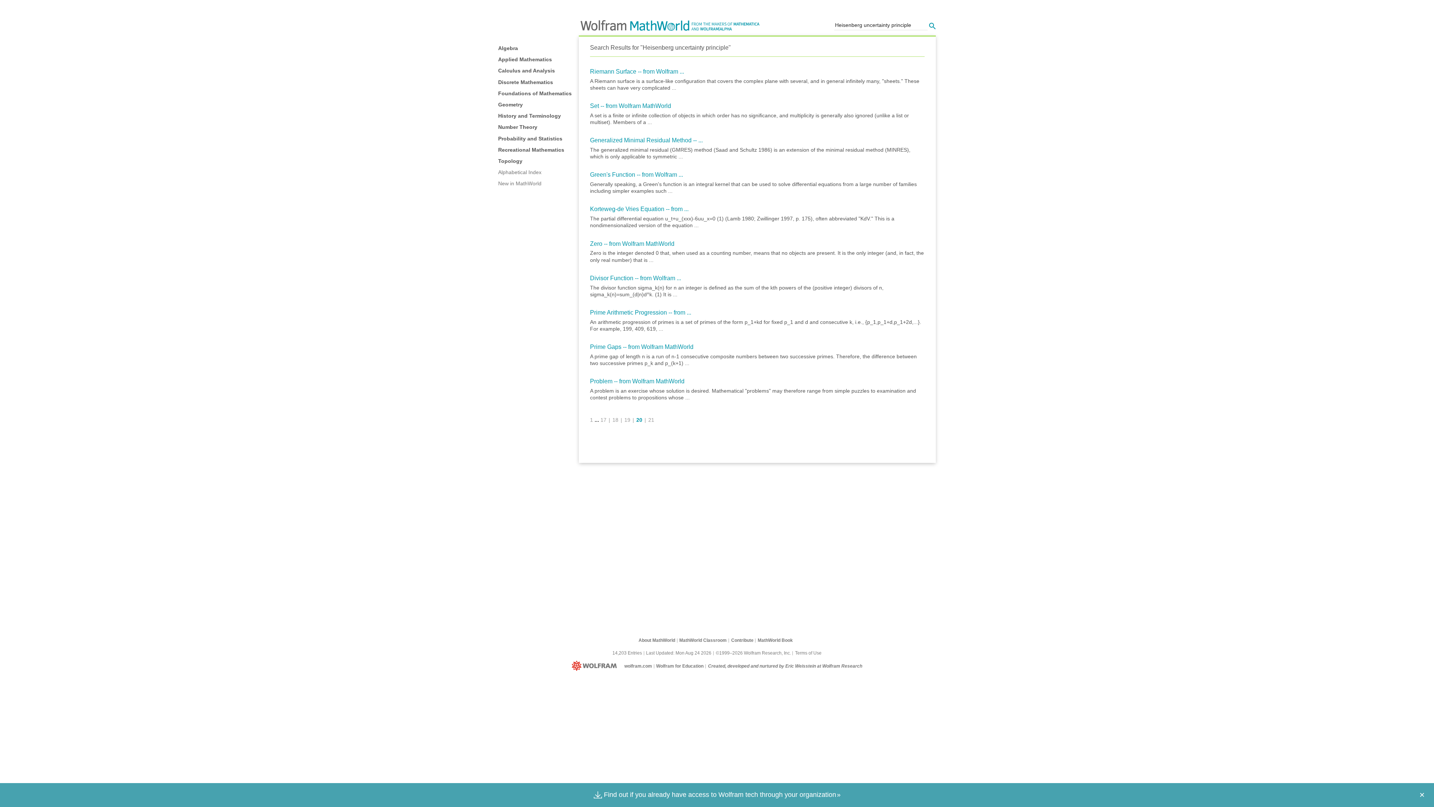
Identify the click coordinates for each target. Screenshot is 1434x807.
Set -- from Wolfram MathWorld (630, 106)
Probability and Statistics (530, 139)
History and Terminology (529, 116)
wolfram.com (638, 666)
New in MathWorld (519, 183)
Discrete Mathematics (525, 82)
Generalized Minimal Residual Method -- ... (646, 140)
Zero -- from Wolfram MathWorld (632, 244)
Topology (510, 161)
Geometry (510, 105)
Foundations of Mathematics (535, 93)
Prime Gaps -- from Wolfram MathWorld (641, 347)
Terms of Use (808, 653)
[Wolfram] (596, 666)
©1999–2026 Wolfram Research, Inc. (753, 653)
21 (651, 420)
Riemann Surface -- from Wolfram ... (637, 71)
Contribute (742, 640)
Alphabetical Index (519, 172)
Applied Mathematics (525, 59)
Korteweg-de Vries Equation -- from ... (639, 209)
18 (615, 420)
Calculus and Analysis (526, 71)
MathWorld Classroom (703, 640)
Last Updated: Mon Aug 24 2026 (678, 653)
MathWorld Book (775, 640)
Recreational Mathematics (531, 150)
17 (603, 420)
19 (627, 420)
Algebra (508, 48)
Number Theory (517, 127)
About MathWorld (657, 640)
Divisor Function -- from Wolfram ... (635, 278)
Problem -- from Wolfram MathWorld (637, 381)
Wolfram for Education (680, 666)
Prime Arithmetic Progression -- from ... (640, 312)
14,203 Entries (627, 653)
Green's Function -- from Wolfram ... (636, 174)
